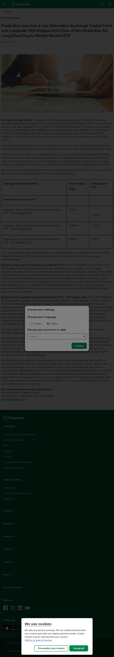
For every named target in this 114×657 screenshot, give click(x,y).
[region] (57, 636)
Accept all (79, 648)
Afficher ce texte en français (38, 640)
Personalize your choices (51, 648)
